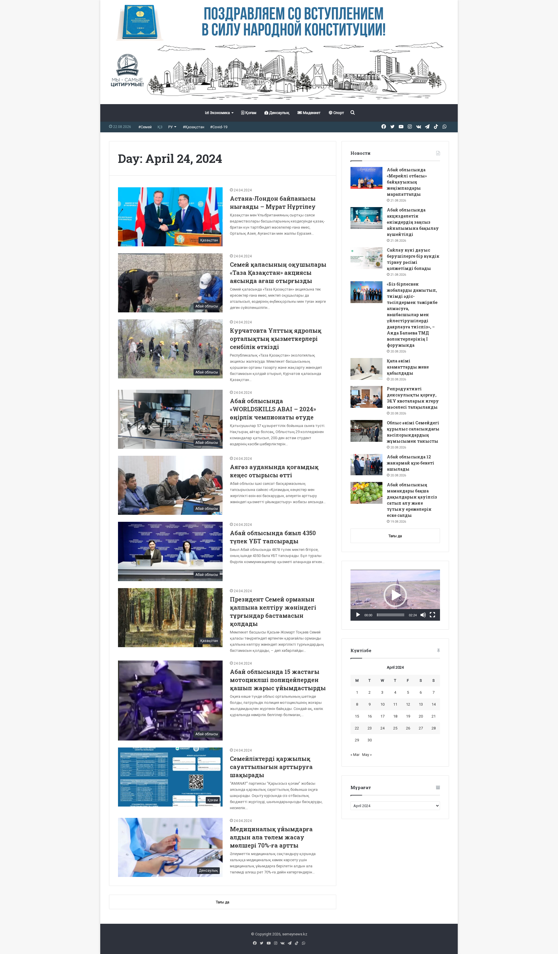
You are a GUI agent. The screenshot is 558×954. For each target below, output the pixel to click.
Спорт (338, 113)
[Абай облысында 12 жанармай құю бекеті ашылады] (366, 465)
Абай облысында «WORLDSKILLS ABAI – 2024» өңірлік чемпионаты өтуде (273, 409)
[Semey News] (279, 72)
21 (434, 716)
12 (408, 704)
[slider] (390, 614)
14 (434, 704)
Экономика (219, 113)
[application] (395, 595)
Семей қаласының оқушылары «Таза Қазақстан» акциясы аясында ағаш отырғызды (278, 272)
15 (357, 716)
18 (395, 716)
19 (408, 716)
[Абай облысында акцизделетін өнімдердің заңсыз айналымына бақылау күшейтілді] (366, 218)
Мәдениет (311, 113)
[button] (395, 595)
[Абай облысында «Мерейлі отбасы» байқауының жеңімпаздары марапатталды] (366, 178)
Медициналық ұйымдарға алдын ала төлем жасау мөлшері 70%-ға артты (271, 837)
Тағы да (395, 536)
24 (382, 728)
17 (382, 716)
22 (357, 728)
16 (370, 716)
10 (382, 704)
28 (434, 728)
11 (395, 704)
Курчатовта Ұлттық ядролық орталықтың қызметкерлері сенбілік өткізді (275, 338)
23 (370, 728)
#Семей (145, 127)
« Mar (355, 754)
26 (408, 728)
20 (421, 716)
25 (395, 728)
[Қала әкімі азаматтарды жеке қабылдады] (366, 369)
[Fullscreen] (432, 615)
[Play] (358, 615)
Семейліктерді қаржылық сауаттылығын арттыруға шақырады (271, 767)
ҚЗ (160, 127)
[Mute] (423, 615)
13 (421, 704)
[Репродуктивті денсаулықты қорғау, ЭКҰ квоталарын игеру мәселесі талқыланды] (366, 397)
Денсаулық (278, 113)
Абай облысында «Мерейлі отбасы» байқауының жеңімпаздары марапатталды (407, 182)
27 (421, 728)
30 (370, 740)
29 (357, 740)
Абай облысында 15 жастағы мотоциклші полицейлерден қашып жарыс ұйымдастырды (278, 680)
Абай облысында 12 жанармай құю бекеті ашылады (410, 463)
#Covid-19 (218, 127)
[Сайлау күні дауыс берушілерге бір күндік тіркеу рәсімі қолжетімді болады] (366, 258)
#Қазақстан (193, 127)
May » (367, 754)
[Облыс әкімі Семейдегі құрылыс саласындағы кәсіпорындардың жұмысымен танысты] (366, 431)
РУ (170, 127)
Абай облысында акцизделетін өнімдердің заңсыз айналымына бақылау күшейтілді (413, 222)
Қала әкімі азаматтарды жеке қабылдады (408, 367)
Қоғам (250, 113)
